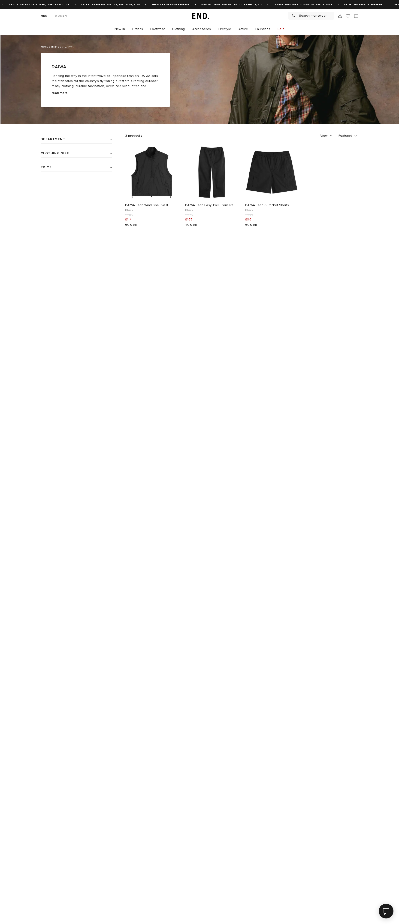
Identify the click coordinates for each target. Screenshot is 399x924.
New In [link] (120, 29)
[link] (199, 15)
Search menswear (312, 16)
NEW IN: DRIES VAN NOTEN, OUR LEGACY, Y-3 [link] (39, 4)
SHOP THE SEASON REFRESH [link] (170, 4)
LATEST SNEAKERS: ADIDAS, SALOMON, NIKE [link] (110, 4)
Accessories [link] (201, 29)
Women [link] (61, 16)
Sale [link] (281, 29)
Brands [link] (137, 29)
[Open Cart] (356, 15)
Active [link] (243, 29)
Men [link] (44, 16)
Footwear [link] (157, 29)
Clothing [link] (178, 29)
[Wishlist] (348, 16)
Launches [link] (262, 29)
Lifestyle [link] (224, 29)
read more (60, 93)
